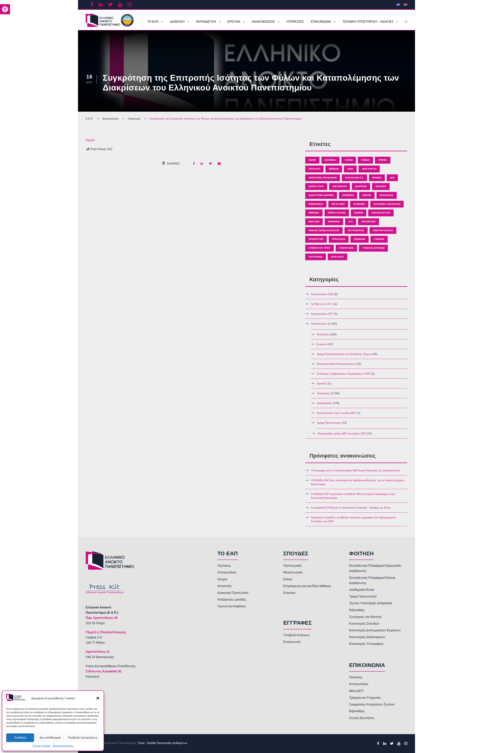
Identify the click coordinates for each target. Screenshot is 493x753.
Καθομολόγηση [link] (380, 213)
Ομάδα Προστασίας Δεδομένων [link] (167, 743)
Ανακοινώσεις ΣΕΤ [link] (322, 313)
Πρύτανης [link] (224, 565)
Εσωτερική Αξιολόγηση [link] (387, 204)
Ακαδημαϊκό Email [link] (361, 589)
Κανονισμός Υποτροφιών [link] (366, 643)
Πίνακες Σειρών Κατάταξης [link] (324, 230)
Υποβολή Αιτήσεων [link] (373, 248)
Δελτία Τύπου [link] (316, 186)
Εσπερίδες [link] (359, 204)
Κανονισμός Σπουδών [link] (364, 623)
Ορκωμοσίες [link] (368, 221)
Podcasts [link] (314, 169)
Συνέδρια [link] (379, 239)
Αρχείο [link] (90, 140)
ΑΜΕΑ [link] (350, 169)
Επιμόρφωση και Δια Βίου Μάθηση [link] (307, 586)
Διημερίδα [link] (348, 195)
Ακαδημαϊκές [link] (324, 403)
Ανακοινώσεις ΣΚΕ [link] (322, 294)
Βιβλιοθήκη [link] (357, 610)
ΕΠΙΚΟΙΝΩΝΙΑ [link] (321, 21)
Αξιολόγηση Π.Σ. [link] (354, 178)
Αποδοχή (20, 737)
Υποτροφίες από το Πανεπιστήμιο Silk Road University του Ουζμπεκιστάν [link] (355, 470)
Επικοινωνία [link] (291, 641)
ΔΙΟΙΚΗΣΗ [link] (177, 21)
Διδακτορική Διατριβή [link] (321, 195)
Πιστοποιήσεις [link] (356, 230)
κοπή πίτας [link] (337, 257)
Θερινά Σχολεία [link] (337, 213)
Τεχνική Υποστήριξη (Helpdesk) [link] (370, 603)
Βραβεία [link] (376, 178)
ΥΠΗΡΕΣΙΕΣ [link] (295, 21)
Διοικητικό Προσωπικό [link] (232, 592)
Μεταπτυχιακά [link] (292, 572)
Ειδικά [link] (287, 579)
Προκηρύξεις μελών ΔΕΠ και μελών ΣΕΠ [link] (342, 433)
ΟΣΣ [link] (350, 221)
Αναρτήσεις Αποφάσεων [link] (323, 178)
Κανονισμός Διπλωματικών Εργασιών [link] (375, 630)
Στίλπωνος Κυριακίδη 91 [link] (104, 671)
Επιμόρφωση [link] (316, 204)
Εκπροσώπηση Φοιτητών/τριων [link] (336, 363)
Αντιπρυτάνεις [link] (227, 572)
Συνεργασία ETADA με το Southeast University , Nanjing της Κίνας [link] (351, 507)
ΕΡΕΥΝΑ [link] (233, 21)
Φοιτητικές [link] (323, 334)
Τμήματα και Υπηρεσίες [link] (365, 697)
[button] (98, 698)
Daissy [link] (312, 160)
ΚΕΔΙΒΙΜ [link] (358, 213)
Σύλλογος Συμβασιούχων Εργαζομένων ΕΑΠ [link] (344, 373)
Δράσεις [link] (366, 195)
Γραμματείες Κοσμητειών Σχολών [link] (372, 704)
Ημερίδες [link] (314, 213)
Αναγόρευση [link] (369, 169)
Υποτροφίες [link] (316, 257)
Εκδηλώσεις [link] (386, 195)
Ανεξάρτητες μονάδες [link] (231, 599)
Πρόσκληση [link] (338, 239)
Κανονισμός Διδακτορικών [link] (367, 637)
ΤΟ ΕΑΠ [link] (153, 21)
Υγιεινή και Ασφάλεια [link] (231, 606)
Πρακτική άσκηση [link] (383, 230)
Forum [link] (349, 160)
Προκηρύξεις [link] (316, 239)
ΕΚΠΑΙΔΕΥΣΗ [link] (206, 21)
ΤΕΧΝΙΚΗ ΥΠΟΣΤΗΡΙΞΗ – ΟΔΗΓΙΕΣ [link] (367, 21)
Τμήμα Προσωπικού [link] (329, 422)
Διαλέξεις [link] (380, 186)
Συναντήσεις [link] (346, 248)
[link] (5, 9)
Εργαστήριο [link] (338, 204)
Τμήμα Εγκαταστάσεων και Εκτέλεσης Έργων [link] (344, 354)
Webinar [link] (334, 169)
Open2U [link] (365, 160)
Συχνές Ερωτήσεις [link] (361, 718)
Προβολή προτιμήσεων (83, 737)
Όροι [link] (141, 743)
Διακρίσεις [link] (361, 186)
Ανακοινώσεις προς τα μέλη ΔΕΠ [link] (336, 412)
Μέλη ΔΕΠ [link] (314, 221)
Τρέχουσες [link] (323, 393)
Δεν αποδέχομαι (50, 737)
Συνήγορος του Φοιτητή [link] (365, 616)
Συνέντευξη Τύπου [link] (319, 248)
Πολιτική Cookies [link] (42, 746)
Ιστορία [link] (222, 579)
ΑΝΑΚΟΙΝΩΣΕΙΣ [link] (263, 21)
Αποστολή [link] (224, 586)
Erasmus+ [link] (330, 160)
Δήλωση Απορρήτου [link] (63, 746)
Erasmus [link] (322, 344)
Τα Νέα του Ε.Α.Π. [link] (322, 303)
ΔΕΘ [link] (392, 178)
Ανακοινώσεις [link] (319, 323)
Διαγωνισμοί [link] (339, 186)
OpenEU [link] (382, 160)
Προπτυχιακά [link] (292, 565)
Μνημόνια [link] (334, 221)
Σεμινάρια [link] (359, 239)
